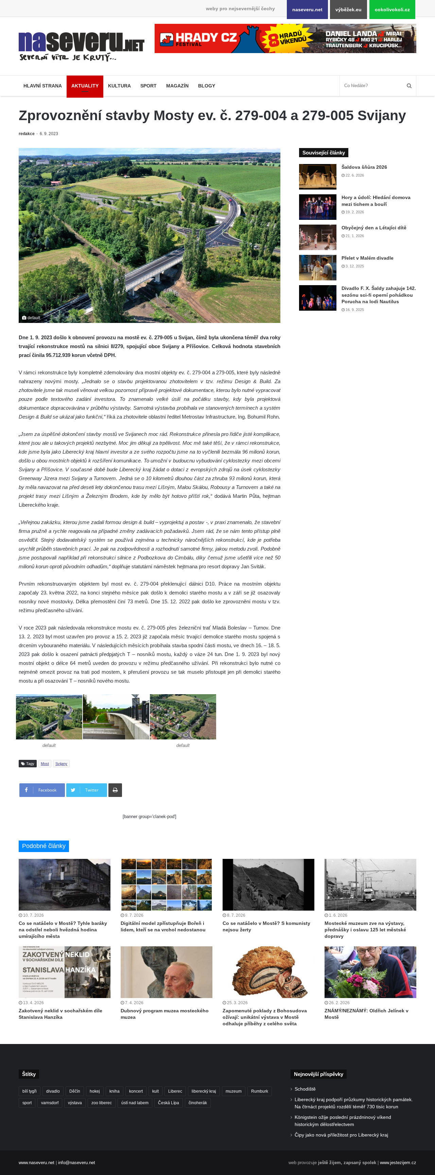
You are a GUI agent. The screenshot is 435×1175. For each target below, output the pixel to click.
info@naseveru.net (76, 1162)
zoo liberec (101, 1102)
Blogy (206, 85)
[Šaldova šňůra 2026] (317, 177)
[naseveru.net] (81, 47)
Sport (148, 85)
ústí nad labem (135, 1102)
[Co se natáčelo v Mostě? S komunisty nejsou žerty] (268, 885)
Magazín (177, 85)
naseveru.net (307, 9)
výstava (75, 1102)
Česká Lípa (168, 1102)
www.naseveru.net (36, 1162)
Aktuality (85, 85)
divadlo (53, 1091)
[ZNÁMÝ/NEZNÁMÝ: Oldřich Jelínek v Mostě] (370, 972)
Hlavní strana (42, 85)
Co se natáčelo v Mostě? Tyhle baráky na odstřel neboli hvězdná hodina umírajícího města (63, 929)
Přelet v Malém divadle (368, 258)
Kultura (119, 85)
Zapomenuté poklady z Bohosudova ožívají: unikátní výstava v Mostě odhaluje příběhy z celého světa (265, 1017)
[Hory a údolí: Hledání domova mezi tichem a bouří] (317, 207)
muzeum (234, 1091)
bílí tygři (29, 1091)
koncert (136, 1091)
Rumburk (259, 1091)
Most (45, 764)
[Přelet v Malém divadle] (317, 267)
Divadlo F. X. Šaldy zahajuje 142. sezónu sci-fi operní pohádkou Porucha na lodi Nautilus (379, 294)
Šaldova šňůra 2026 (364, 167)
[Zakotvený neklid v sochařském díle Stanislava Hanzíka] (64, 972)
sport (27, 1102)
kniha (114, 1091)
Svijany (61, 764)
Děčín (74, 1091)
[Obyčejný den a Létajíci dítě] (317, 237)
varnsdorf (49, 1102)
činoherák (198, 1102)
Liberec (175, 1091)
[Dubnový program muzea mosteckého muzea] (166, 972)
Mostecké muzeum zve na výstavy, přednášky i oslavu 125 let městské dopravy (365, 929)
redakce (27, 133)
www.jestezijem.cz (398, 1162)
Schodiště (305, 1089)
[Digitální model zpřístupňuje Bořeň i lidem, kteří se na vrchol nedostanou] (166, 885)
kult (155, 1091)
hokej (95, 1091)
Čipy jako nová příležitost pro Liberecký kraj (341, 1135)
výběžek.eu (348, 9)
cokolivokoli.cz (392, 9)
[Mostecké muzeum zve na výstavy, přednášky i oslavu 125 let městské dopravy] (370, 885)
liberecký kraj (204, 1091)
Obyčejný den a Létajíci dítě (374, 227)
